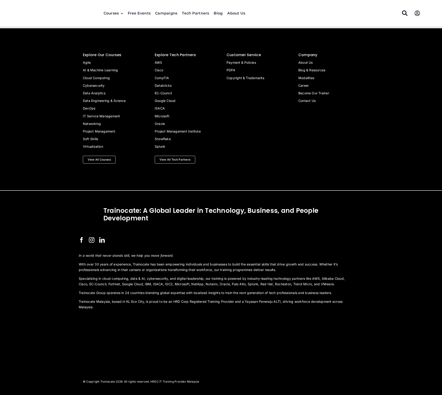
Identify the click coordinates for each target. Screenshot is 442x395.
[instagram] (91, 240)
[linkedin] (102, 240)
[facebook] (81, 240)
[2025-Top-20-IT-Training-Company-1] (90, 319)
